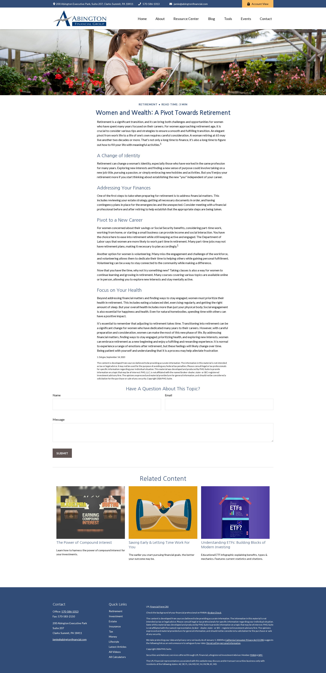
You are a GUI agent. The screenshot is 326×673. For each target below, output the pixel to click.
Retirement (115, 611)
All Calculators (117, 656)
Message (59, 419)
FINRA (253, 655)
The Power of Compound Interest (84, 542)
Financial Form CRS (159, 606)
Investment (116, 616)
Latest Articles (117, 646)
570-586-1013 (151, 3)
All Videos (115, 651)
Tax (111, 631)
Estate (113, 621)
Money (113, 636)
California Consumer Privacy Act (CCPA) (244, 640)
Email (168, 395)
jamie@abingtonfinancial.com (191, 3)
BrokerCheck (214, 612)
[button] (142, 18)
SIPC (260, 655)
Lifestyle (114, 641)
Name (57, 395)
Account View (260, 3)
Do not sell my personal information (223, 643)
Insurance (115, 626)
